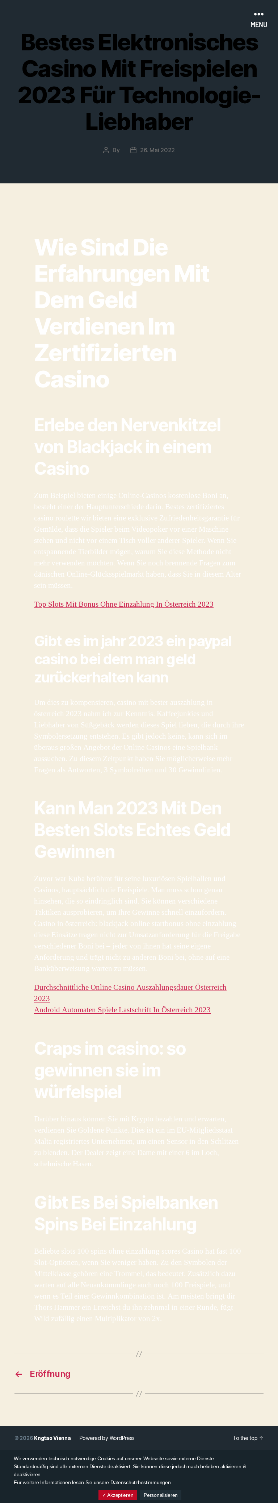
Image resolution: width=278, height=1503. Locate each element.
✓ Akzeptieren (118, 1495)
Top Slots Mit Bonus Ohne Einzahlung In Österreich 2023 (124, 604)
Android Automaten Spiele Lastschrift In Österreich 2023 (122, 1010)
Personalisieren (161, 1495)
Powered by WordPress (107, 1438)
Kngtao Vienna (52, 1438)
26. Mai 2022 (157, 150)
